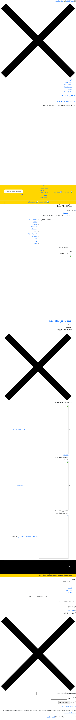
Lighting (34, 229)
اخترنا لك (34, 236)
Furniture (34, 227)
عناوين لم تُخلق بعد (60, 321)
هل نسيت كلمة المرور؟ (68, 707)
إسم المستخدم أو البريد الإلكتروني (64, 693)
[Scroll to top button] (73, 711)
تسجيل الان (51, 717)
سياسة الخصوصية (70, 713)
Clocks (35, 222)
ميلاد (35, 243)
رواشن (35, 239)
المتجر (70, 89)
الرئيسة (69, 80)
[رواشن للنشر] (65, 1)
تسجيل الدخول (64, 702)
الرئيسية (65, 213)
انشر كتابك (68, 82)
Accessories (33, 219)
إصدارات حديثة (32, 234)
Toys (35, 231)
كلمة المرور (72, 698)
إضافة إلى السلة (68, 327)
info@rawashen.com (66, 101)
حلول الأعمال (68, 87)
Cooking (34, 224)
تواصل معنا (68, 92)
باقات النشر (68, 85)
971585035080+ (68, 96)
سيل (35, 241)
